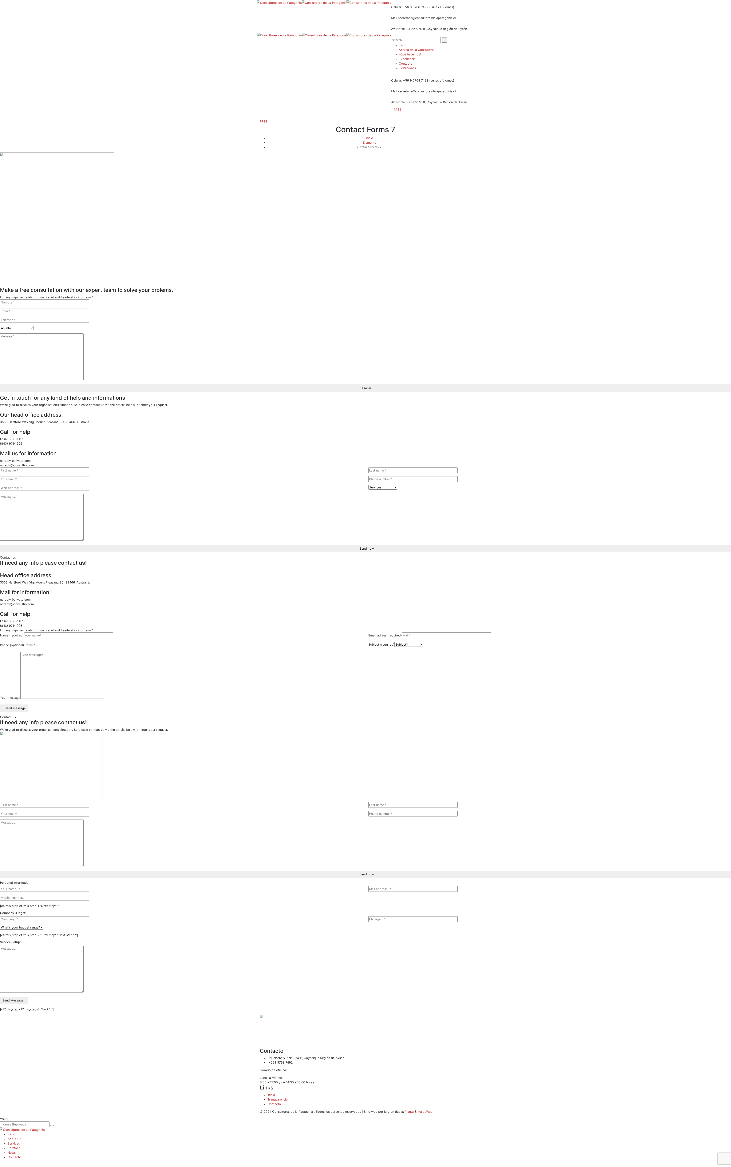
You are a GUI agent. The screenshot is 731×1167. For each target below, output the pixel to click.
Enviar (366, 388)
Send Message (12, 1000)
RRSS (397, 109)
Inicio (369, 138)
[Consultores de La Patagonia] (279, 2)
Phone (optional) (12, 645)
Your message (10, 698)
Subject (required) (381, 644)
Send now (367, 548)
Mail (394, 18)
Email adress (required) (385, 635)
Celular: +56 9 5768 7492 (409, 7)
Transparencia (277, 1099)
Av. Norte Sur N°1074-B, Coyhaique (416, 29)
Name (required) (12, 635)
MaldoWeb (425, 1111)
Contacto (274, 1104)
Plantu (409, 1111)
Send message (15, 708)
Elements (369, 142)
